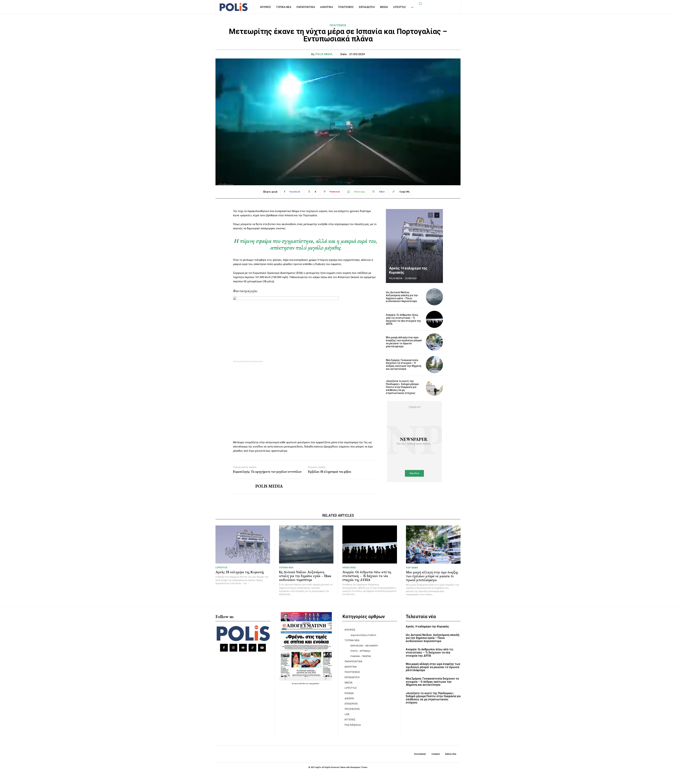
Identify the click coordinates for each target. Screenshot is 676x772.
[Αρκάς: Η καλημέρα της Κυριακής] (414, 246)
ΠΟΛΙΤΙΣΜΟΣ (338, 25)
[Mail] (243, 648)
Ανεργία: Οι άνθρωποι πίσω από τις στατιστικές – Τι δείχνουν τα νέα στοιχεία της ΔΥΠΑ (403, 319)
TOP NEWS (412, 567)
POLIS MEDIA (324, 54)
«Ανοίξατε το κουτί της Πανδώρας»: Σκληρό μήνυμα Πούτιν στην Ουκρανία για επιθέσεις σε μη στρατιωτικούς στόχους (402, 387)
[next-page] (436, 215)
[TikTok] (252, 648)
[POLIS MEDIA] (241, 486)
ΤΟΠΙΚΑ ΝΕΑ (286, 567)
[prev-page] (430, 215)
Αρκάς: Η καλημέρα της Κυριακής (239, 572)
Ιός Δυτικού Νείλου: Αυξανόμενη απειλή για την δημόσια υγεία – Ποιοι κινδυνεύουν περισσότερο (402, 297)
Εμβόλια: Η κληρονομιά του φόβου (329, 472)
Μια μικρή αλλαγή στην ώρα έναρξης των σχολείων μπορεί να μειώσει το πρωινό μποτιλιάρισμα (404, 342)
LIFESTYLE (221, 567)
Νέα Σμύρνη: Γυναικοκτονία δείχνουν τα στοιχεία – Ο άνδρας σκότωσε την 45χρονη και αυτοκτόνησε (403, 364)
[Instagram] (233, 648)
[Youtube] (262, 648)
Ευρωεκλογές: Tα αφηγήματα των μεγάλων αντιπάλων (267, 472)
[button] (420, 3)
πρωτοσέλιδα (299, 683)
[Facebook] (224, 648)
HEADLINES (349, 567)
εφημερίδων (314, 683)
